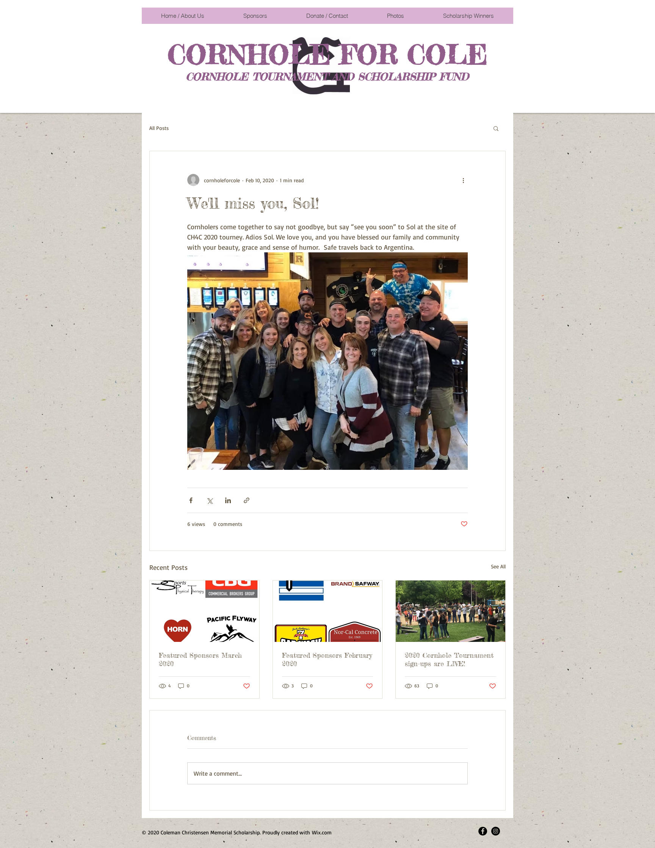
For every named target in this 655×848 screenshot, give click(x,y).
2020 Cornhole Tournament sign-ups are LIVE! (449, 659)
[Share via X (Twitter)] (209, 500)
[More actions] (463, 180)
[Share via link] (246, 500)
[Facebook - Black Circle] (482, 831)
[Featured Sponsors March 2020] (204, 611)
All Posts (159, 128)
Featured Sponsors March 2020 (200, 659)
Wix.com (322, 832)
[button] (496, 128)
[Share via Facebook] (190, 500)
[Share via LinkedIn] (228, 500)
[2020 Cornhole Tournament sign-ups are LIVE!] (450, 611)
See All (498, 566)
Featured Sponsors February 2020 (327, 659)
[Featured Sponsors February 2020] (327, 611)
